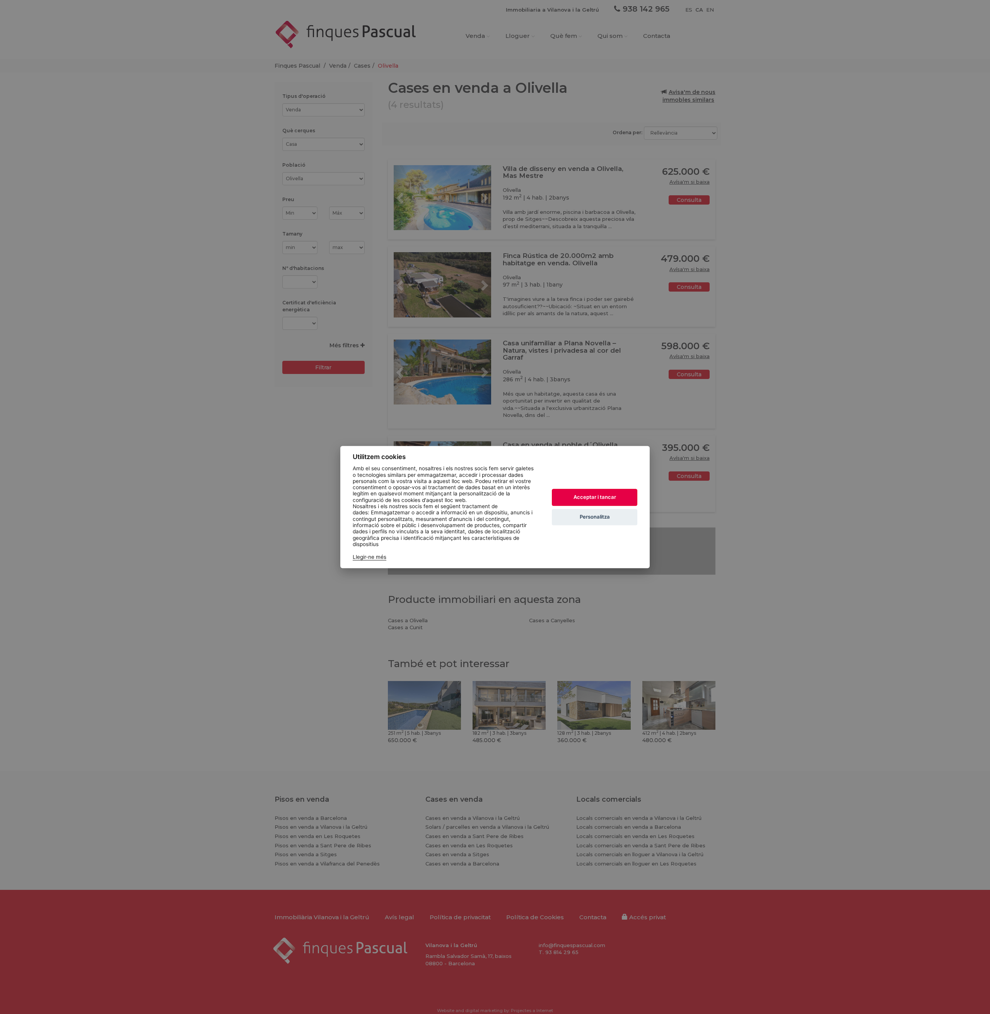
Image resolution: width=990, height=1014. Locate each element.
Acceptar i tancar (595, 497)
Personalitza (595, 517)
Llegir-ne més (369, 557)
